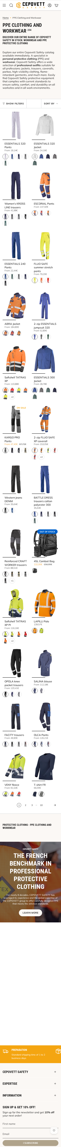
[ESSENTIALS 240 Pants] (16, 245)
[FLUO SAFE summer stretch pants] (45, 245)
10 (41, 805)
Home (6, 17)
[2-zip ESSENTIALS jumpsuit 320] (45, 305)
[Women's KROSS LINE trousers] (16, 185)
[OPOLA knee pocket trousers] (16, 663)
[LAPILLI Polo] (45, 603)
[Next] (51, 805)
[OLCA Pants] (45, 716)
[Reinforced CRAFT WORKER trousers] (16, 543)
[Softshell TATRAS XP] (16, 359)
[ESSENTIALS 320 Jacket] (45, 125)
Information (12, 1095)
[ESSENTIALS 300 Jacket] (45, 359)
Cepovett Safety (15, 1072)
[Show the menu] (4, 5)
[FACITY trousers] (16, 716)
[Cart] (56, 5)
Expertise (10, 1084)
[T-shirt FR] (45, 766)
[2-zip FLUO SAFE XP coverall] (45, 419)
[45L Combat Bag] (45, 543)
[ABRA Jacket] (16, 305)
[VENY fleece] (16, 766)
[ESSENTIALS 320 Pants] (16, 125)
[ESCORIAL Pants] (45, 185)
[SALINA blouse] (45, 663)
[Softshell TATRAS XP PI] (16, 603)
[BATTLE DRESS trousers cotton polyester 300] (45, 479)
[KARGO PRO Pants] (16, 419)
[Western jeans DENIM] (16, 479)
